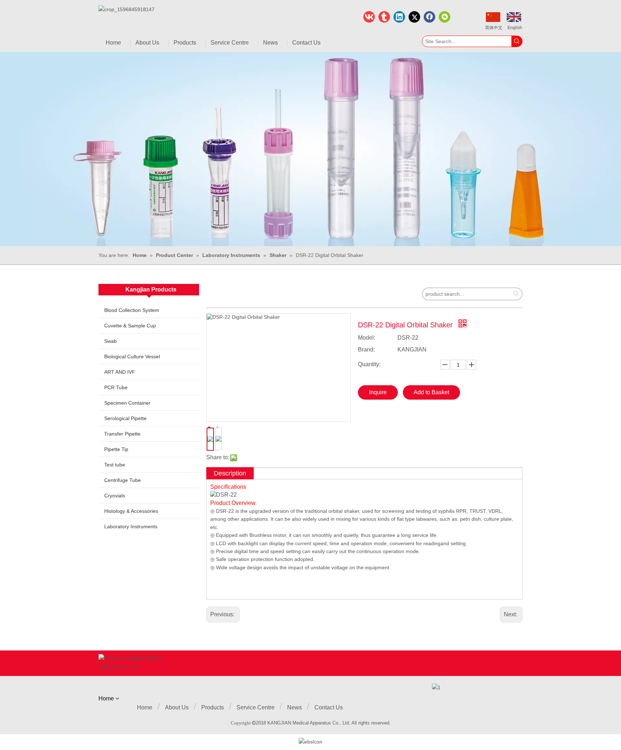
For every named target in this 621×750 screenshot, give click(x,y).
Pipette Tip (116, 449)
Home (144, 707)
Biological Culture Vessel (132, 356)
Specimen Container (127, 403)
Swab (110, 341)
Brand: (366, 349)
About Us (177, 707)
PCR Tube (116, 387)
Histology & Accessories (131, 511)
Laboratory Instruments (130, 526)
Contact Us (328, 707)
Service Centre (255, 707)
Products (212, 707)
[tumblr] (384, 17)
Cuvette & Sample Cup (130, 325)
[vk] (369, 17)
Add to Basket (431, 392)
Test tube (114, 465)
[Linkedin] (399, 17)
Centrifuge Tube (122, 480)
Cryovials (114, 495)
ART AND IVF (119, 372)
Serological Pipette (125, 418)
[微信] (444, 17)
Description (230, 473)
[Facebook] (429, 17)
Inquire (378, 392)
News (294, 707)
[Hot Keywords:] (516, 41)
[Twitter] (414, 17)
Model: (366, 338)
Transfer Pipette (122, 434)
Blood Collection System (131, 310)
